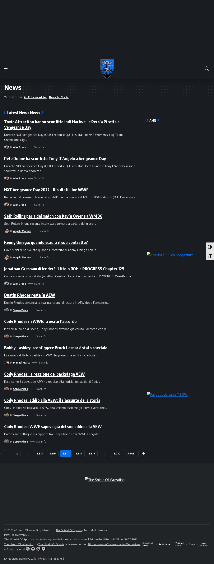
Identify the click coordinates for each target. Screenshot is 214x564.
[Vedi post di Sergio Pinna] (6, 310)
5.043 (130, 453)
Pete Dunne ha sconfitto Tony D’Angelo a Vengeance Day (55, 158)
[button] (7, 68)
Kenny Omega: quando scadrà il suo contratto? (46, 242)
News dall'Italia (59, 97)
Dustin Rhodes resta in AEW (29, 294)
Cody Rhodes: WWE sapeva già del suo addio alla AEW (53, 426)
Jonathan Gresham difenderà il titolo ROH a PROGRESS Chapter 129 (64, 268)
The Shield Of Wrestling (19, 544)
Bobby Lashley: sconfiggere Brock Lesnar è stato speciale (55, 347)
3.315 (40, 453)
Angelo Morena (22, 231)
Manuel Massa (21, 362)
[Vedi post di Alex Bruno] (6, 147)
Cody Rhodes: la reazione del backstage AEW (44, 373)
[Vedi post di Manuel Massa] (6, 362)
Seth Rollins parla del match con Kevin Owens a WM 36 (53, 215)
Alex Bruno (19, 147)
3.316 (53, 453)
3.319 (92, 453)
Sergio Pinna (20, 310)
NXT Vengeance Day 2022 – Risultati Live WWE (46, 189)
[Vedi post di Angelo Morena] (6, 231)
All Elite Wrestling (35, 97)
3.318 (79, 453)
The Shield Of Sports (69, 530)
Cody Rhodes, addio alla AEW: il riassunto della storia (52, 400)
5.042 (117, 453)
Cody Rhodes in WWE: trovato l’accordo (40, 321)
